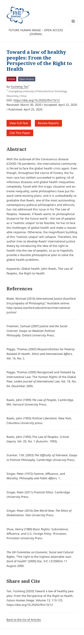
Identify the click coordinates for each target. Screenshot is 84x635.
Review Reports (48, 123)
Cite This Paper (20, 133)
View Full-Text (19, 123)
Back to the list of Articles (24, 620)
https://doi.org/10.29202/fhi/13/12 (36, 100)
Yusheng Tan (19, 86)
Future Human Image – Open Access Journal (36, 32)
